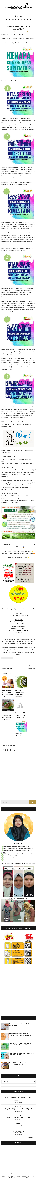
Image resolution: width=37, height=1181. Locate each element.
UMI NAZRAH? (18, 843)
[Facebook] (9, 19)
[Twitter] (7, 19)
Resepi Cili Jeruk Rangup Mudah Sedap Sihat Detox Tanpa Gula (21, 1063)
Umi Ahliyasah (19, 619)
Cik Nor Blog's (18, 1106)
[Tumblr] (27, 19)
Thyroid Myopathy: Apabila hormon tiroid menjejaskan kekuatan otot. (18, 1099)
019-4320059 (22, 628)
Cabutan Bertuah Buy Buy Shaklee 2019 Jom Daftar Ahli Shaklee (21, 1053)
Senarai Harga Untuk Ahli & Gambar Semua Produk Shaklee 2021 (20, 1044)
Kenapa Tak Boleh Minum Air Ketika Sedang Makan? (20, 715)
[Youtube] (25, 19)
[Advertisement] (18, 994)
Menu (19, 16)
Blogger (19, 1175)
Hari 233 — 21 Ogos (18, 1125)
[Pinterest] (16, 19)
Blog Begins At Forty (18, 1131)
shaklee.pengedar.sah (22, 630)
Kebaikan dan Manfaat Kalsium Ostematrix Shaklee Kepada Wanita (20, 1034)
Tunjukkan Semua (32, 1137)
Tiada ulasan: (23, 31)
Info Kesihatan (7, 657)
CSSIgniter (14, 1176)
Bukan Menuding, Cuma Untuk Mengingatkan (18, 1117)
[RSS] (30, 19)
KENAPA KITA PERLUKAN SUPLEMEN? (18, 27)
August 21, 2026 (18, 1132)
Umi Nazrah (21, 1173)
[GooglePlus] (12, 19)
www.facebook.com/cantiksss (18, 635)
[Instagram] (22, 19)
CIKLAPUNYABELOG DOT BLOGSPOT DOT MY (18, 1097)
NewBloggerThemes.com (18, 1177)
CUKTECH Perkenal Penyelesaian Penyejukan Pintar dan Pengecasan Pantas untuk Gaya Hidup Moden (18, 1108)
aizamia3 (18, 1116)
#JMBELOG (18, 1123)
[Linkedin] (19, 19)
